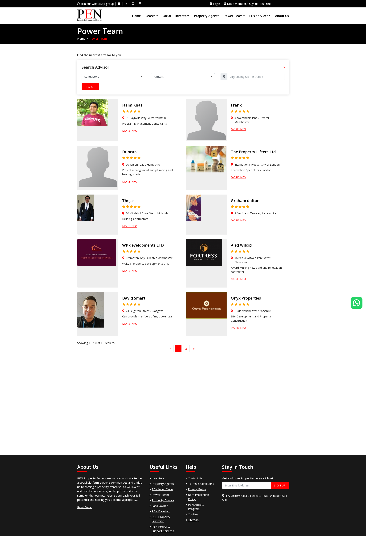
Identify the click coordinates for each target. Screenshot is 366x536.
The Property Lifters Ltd (253, 151)
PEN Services (258, 16)
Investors (182, 16)
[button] (283, 67)
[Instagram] (140, 4)
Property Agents (206, 16)
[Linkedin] (126, 4)
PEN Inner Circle (162, 489)
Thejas (128, 200)
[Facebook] (119, 4)
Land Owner (160, 506)
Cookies (193, 514)
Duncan (129, 151)
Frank (236, 105)
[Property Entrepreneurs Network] (89, 15)
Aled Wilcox (241, 245)
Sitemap (193, 520)
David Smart (133, 298)
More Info (129, 130)
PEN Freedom (161, 511)
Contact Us (195, 478)
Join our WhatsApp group (97, 4)
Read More (84, 507)
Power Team (233, 16)
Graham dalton (245, 200)
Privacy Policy (197, 489)
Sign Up (280, 485)
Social (166, 16)
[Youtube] (133, 4)
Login (216, 4)
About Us (282, 16)
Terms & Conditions (201, 484)
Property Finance (163, 500)
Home (136, 16)
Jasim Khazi (133, 105)
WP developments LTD (143, 245)
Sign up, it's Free (260, 4)
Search (150, 16)
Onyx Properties (246, 298)
